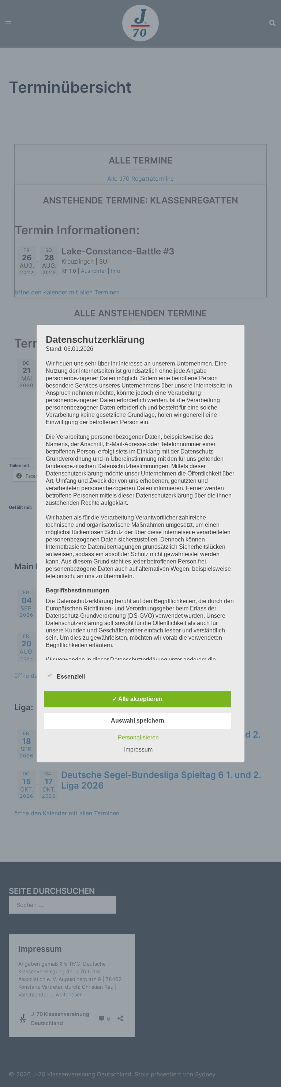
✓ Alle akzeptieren (137, 699)
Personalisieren (138, 737)
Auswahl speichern (137, 720)
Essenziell (71, 676)
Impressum (138, 749)
